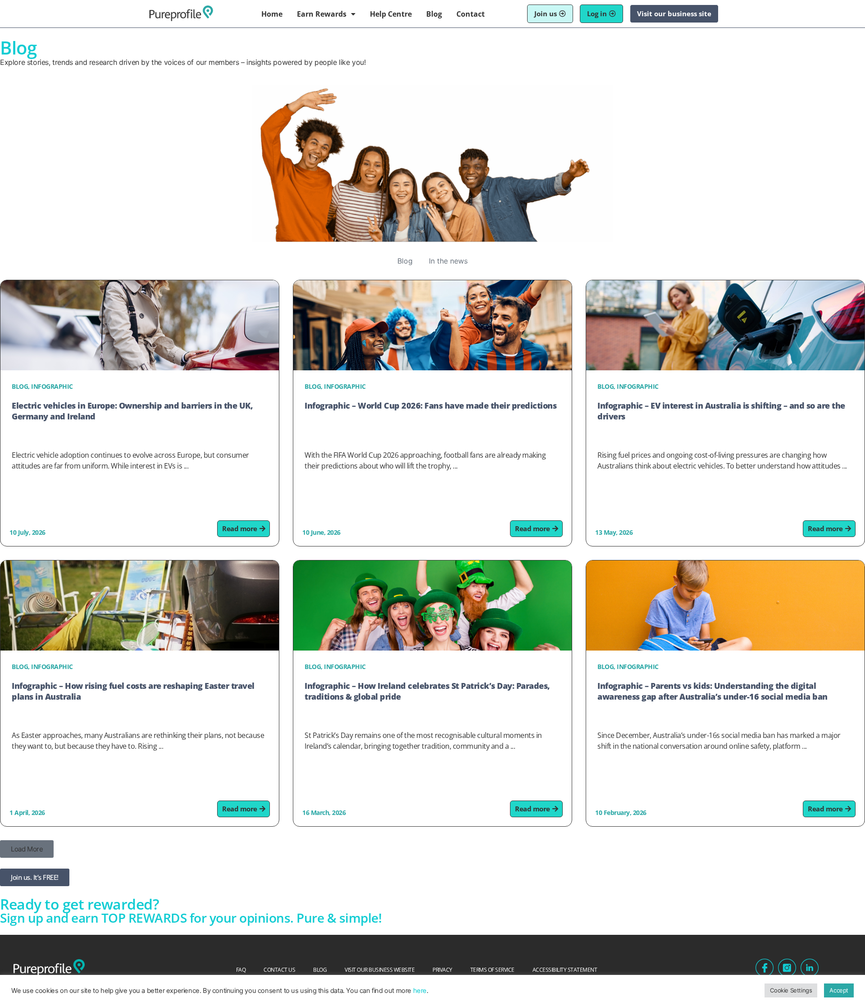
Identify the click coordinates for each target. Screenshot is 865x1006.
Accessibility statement (565, 970)
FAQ (241, 970)
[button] (27, 849)
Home (271, 14)
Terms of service (492, 970)
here (420, 991)
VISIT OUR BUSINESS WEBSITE (379, 970)
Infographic (52, 386)
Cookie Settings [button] (791, 990)
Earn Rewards (321, 14)
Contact (470, 14)
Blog (434, 14)
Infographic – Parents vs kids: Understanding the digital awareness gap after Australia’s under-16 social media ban (712, 691)
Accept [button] (838, 990)
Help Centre (391, 14)
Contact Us (279, 970)
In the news (448, 260)
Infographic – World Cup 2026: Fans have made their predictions (430, 405)
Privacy (442, 970)
